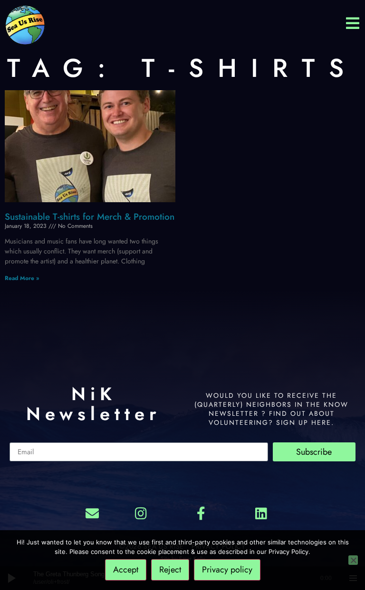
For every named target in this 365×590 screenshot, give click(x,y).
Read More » (22, 278)
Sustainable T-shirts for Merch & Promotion (89, 216)
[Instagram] (141, 513)
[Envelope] (92, 513)
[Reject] (353, 560)
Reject (170, 569)
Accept (125, 569)
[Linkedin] (260, 513)
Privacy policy (227, 569)
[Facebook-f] (201, 513)
